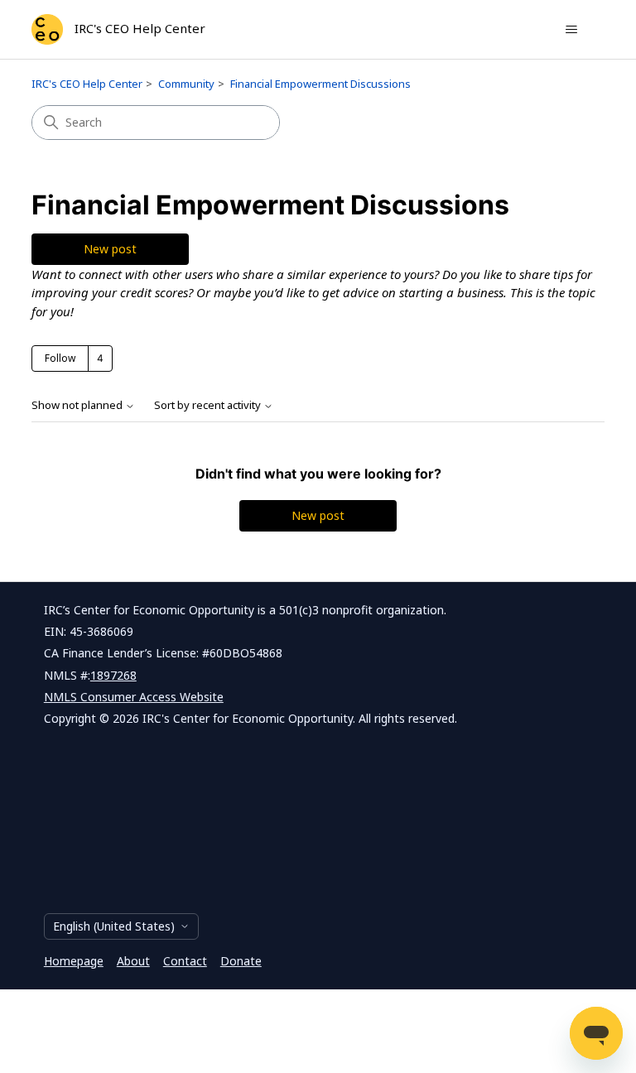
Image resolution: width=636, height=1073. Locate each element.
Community (186, 83)
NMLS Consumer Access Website (134, 697)
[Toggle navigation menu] (571, 30)
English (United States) (114, 926)
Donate (241, 961)
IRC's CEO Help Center (86, 83)
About (133, 961)
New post (110, 249)
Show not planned (78, 405)
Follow (60, 358)
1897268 (113, 675)
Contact (185, 961)
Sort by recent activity (208, 405)
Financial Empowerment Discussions (320, 83)
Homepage (74, 961)
